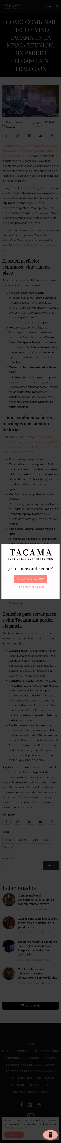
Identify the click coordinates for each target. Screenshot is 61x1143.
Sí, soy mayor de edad (30, 578)
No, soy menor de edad (30, 586)
